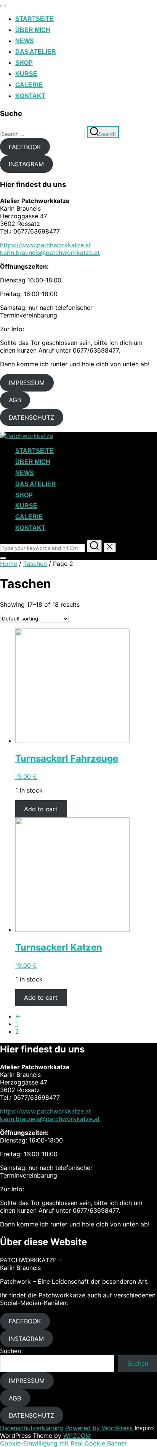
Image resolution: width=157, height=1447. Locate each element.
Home (8, 563)
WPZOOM (77, 1435)
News (24, 41)
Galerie (29, 85)
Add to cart (41, 809)
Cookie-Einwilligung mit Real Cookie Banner (63, 1443)
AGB (15, 400)
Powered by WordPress (100, 1428)
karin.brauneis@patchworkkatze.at (50, 252)
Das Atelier (35, 51)
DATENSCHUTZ (31, 417)
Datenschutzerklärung (31, 1428)
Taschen (35, 563)
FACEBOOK (25, 147)
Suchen (10, 1351)
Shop (24, 63)
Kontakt (30, 96)
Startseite (34, 19)
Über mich (32, 30)
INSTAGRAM (26, 164)
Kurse (26, 74)
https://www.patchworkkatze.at (45, 245)
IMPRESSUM (27, 383)
